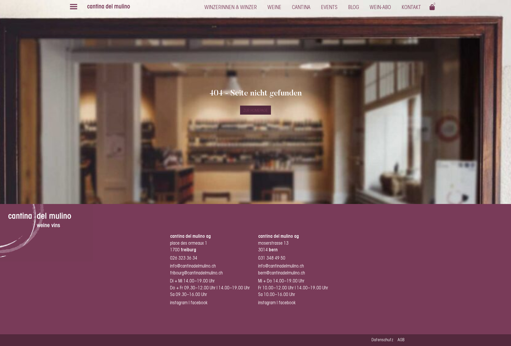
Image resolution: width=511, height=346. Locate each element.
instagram (179, 303)
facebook (200, 303)
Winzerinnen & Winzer (230, 7)
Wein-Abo (380, 7)
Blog (353, 7)
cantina (301, 7)
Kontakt (411, 7)
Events (329, 7)
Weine (274, 7)
